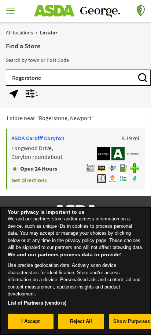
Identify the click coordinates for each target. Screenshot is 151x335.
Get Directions (29, 180)
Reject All (81, 321)
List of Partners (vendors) (37, 303)
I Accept (30, 321)
